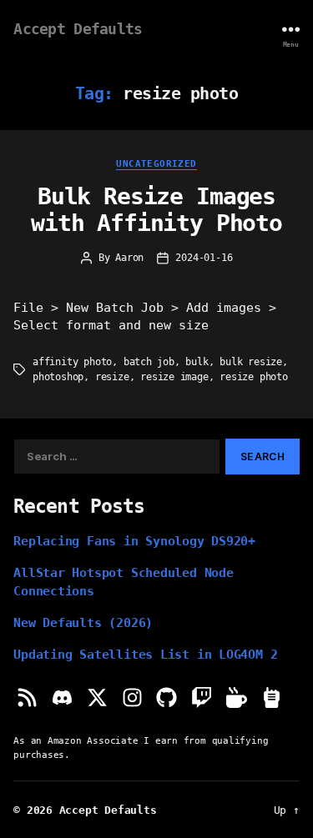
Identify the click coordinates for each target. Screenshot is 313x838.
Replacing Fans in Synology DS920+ (134, 541)
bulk (196, 362)
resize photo (254, 377)
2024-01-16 (203, 257)
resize (112, 377)
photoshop (58, 377)
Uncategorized (156, 163)
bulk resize (251, 362)
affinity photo (72, 362)
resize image (174, 377)
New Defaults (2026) (83, 622)
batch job (149, 362)
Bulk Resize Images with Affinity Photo (156, 210)
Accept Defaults (77, 29)
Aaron (129, 257)
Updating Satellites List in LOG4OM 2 (145, 654)
